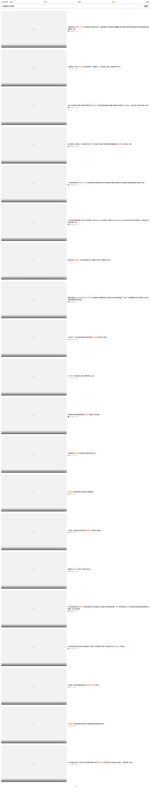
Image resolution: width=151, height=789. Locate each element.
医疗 (45, 2)
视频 (113, 2)
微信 (79, 2)
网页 (11, 2)
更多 (147, 2)
